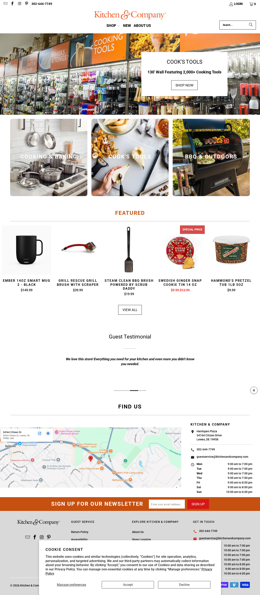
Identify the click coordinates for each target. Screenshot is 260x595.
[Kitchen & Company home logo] (130, 15)
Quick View (26, 260)
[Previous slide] (8, 261)
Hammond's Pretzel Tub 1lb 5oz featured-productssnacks (231, 250)
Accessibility (79, 539)
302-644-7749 (41, 4)
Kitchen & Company (32, 585)
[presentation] (48, 157)
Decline (184, 585)
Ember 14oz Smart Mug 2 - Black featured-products (26, 250)
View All (130, 310)
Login (238, 4)
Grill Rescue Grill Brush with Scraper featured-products (77, 250)
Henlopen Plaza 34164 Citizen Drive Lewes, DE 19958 (209, 435)
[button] (253, 4)
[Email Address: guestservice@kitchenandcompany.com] (5, 4)
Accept (128, 585)
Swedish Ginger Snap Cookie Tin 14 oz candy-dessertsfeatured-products (180, 250)
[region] (130, 358)
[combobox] (237, 25)
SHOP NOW (184, 85)
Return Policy (79, 532)
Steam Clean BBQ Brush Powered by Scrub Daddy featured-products (129, 250)
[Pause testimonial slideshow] (254, 390)
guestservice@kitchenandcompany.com (222, 456)
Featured (130, 213)
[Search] (251, 25)
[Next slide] (251, 261)
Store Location (141, 539)
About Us (138, 532)
